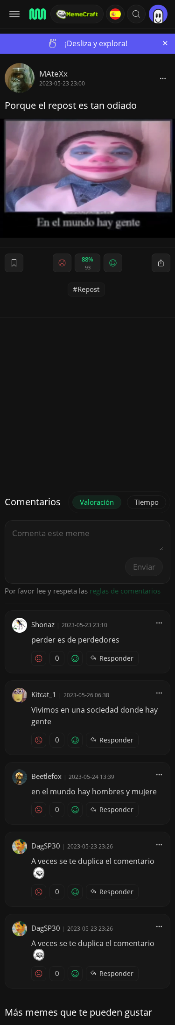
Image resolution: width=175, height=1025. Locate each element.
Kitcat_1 (43, 694)
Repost (88, 289)
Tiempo (146, 502)
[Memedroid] (37, 14)
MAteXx (53, 73)
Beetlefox (46, 776)
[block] (162, 78)
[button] (136, 14)
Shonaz (42, 624)
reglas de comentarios (125, 590)
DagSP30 (45, 845)
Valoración (97, 502)
